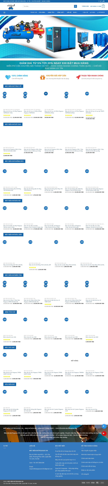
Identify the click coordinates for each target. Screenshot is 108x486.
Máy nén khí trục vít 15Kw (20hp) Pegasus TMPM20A (33, 112)
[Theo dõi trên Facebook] (98, 1)
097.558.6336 (40, 462)
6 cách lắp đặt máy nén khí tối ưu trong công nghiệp (66, 475)
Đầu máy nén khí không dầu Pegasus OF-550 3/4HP (10, 410)
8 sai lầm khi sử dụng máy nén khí (65, 451)
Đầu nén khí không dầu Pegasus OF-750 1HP (32, 410)
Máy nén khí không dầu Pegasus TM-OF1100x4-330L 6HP (94, 189)
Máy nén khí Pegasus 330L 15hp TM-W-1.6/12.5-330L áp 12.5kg (33, 150)
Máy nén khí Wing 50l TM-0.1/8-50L (13, 264)
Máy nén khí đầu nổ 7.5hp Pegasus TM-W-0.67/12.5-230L (94, 226)
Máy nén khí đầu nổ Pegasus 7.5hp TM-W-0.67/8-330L (73, 226)
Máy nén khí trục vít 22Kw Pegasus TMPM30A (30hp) (54, 112)
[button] (97, 6)
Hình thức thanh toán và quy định (91, 454)
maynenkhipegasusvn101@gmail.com (40, 469)
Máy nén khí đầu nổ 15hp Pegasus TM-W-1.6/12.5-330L (12, 226)
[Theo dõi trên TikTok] (100, 1)
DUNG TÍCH (51, 12)
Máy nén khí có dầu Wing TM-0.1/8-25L (65, 264)
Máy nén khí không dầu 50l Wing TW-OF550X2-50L (12, 189)
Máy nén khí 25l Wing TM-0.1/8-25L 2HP (40, 264)
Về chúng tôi (85, 474)
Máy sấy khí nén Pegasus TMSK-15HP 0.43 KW (12, 373)
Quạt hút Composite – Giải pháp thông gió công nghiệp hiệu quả (66, 469)
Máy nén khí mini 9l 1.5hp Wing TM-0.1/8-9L (92, 264)
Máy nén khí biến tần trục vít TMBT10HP (52, 300)
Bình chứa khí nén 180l (30, 337)
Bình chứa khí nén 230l (51, 337)
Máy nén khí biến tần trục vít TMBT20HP (93, 300)
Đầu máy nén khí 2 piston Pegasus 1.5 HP (54, 410)
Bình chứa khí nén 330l (71, 337)
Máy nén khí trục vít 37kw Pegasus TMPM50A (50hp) (74, 112)
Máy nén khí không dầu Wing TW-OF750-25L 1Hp (54, 189)
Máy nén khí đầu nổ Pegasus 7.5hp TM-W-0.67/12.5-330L (52, 226)
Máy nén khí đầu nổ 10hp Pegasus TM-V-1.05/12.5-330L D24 (33, 226)
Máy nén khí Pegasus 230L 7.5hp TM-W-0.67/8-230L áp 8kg (95, 150)
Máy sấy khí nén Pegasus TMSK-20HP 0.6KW (33, 373)
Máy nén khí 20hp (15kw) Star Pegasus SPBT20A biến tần (32, 300)
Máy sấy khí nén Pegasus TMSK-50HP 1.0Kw (95, 373)
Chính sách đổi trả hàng (88, 466)
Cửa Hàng (42, 12)
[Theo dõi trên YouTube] (103, 1)
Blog (75, 12)
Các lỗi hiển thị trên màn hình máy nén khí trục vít (66, 455)
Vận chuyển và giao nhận (89, 450)
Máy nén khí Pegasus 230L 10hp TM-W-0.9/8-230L (53, 150)
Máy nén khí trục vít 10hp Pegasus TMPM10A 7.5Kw (12, 112)
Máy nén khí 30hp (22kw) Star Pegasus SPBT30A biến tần (73, 300)
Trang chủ (33, 12)
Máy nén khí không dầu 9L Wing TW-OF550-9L (32, 189)
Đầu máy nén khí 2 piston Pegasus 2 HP (74, 410)
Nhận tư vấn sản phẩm (88, 470)
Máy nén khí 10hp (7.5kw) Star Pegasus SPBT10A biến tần (11, 300)
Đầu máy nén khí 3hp (91, 409)
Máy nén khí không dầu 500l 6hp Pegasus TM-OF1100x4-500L (74, 189)
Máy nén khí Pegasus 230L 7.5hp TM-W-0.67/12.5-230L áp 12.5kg (74, 150)
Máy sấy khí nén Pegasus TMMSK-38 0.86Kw (74, 373)
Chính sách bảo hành (87, 458)
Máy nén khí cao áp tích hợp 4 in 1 (65, 459)
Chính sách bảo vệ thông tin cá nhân (92, 462)
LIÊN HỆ (69, 12)
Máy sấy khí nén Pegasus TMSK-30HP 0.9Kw (53, 373)
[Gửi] (75, 6)
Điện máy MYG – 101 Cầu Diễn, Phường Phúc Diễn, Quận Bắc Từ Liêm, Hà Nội (40, 457)
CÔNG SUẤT (60, 12)
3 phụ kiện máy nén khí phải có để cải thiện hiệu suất (66, 464)
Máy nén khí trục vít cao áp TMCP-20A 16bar (95, 112)
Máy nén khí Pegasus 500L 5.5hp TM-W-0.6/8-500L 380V (12, 150)
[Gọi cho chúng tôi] (102, 1)
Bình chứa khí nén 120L (9, 337)
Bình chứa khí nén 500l (92, 337)
